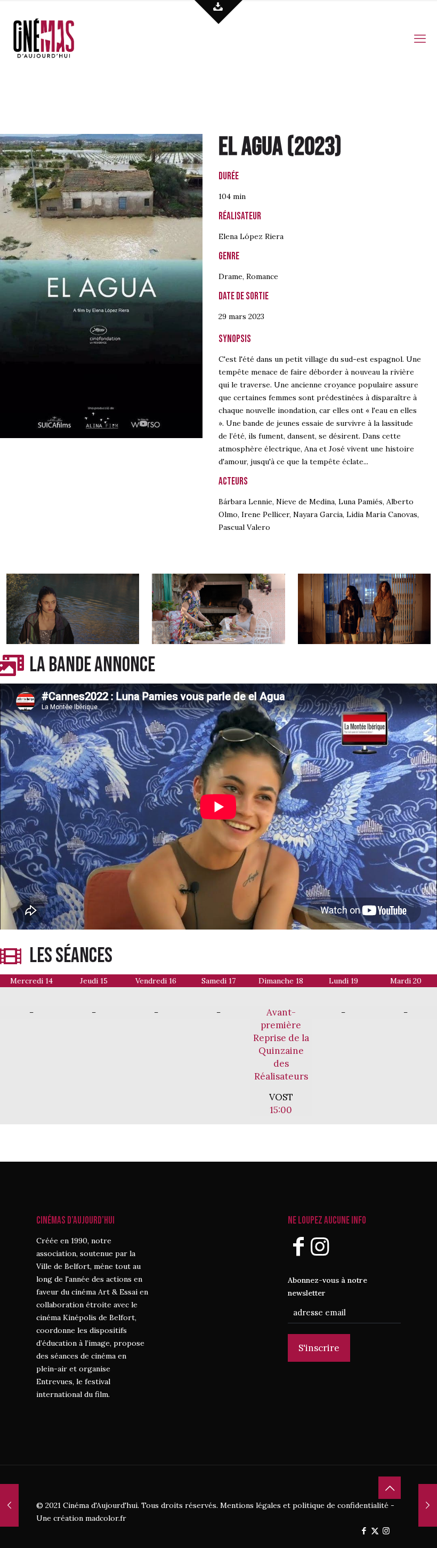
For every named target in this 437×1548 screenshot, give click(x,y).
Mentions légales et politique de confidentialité (304, 1505)
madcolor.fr (105, 1518)
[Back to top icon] (389, 1487)
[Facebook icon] (364, 1531)
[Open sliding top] (218, 12)
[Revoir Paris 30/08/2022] (9, 1505)
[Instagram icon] (386, 1531)
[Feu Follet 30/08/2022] (427, 1505)
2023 (314, 147)
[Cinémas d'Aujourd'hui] (61, 37)
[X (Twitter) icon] (375, 1531)
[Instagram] (319, 1246)
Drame (230, 276)
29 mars (232, 316)
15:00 (281, 1110)
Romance (262, 276)
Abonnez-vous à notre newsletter (327, 1286)
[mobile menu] (420, 37)
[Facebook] (298, 1246)
